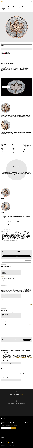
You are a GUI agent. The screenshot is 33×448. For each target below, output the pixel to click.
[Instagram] (2, 418)
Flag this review (30, 304)
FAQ (23, 424)
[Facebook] (1, 418)
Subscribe (13, 428)
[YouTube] (4, 418)
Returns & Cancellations (26, 427)
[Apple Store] (4, 442)
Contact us (11, 425)
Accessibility (2, 437)
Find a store (2, 436)
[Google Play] (10, 442)
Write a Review (16, 256)
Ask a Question (27, 339)
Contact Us (2, 434)
